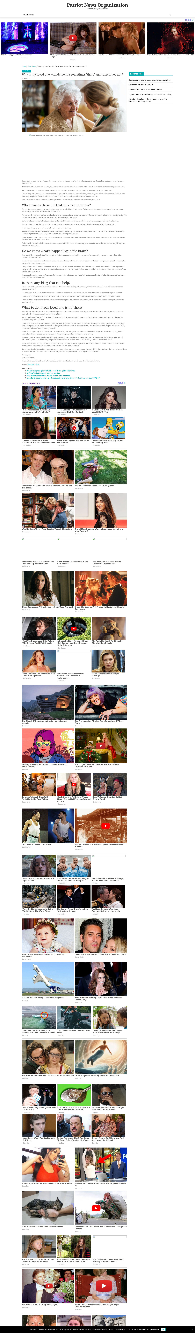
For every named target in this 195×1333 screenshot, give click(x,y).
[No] (192, 1329)
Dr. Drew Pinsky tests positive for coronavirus (43, 373)
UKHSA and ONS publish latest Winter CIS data (145, 89)
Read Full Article (33, 364)
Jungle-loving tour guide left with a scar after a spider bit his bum (51, 371)
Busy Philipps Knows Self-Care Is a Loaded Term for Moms (48, 375)
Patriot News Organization (97, 5)
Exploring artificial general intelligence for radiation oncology (150, 94)
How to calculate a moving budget (141, 85)
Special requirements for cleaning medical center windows (150, 80)
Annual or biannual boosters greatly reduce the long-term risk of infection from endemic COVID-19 (63, 378)
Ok (163, 1329)
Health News (28, 15)
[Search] (169, 14)
